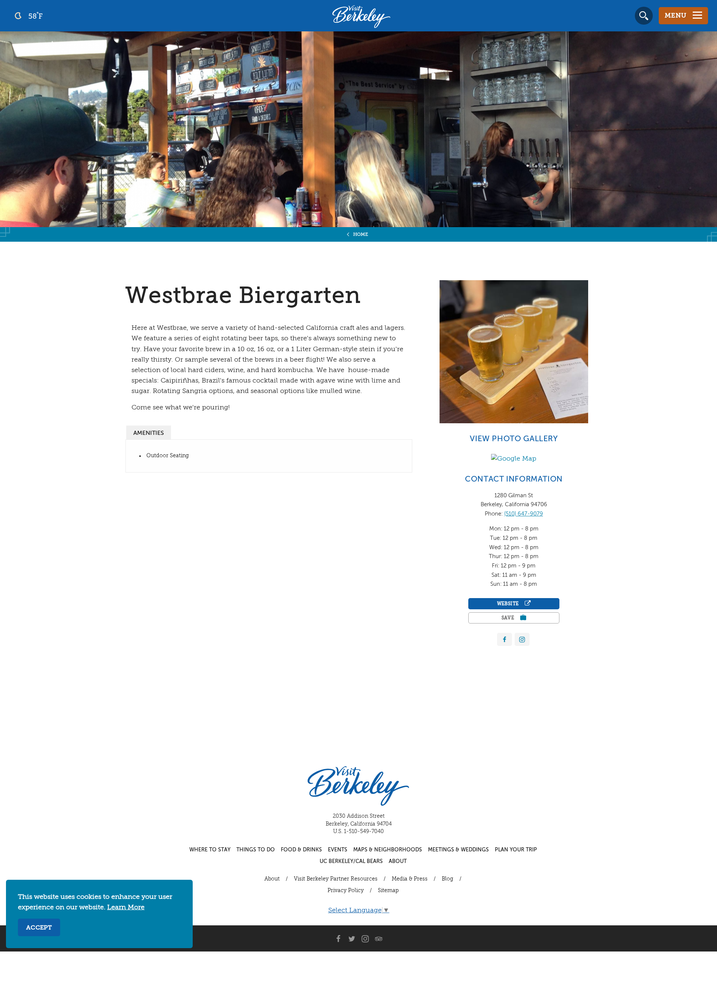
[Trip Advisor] (379, 938)
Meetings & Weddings (458, 850)
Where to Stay (209, 850)
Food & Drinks (301, 850)
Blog (447, 879)
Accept (39, 928)
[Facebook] (504, 639)
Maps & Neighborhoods (387, 850)
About (398, 861)
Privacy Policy (346, 890)
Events (337, 850)
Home (361, 234)
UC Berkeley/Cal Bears (351, 861)
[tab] (148, 432)
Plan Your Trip (516, 850)
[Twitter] (352, 938)
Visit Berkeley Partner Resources (336, 879)
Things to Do (255, 850)
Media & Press (410, 879)
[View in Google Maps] (513, 458)
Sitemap (388, 890)
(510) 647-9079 (523, 514)
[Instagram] (365, 938)
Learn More (126, 907)
